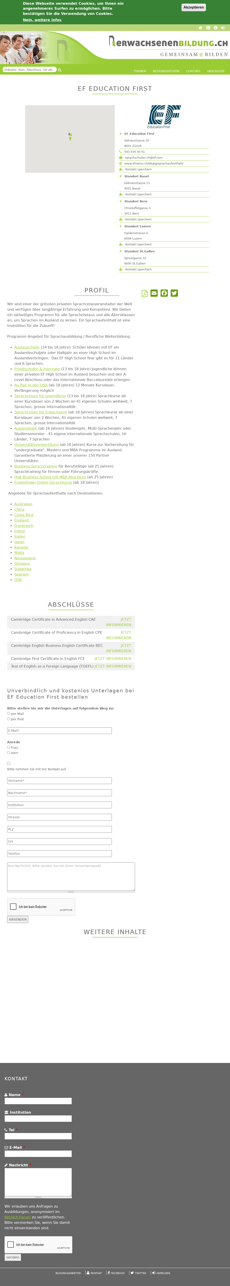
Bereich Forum (17, 1217)
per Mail (17, 714)
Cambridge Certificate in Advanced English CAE (53, 619)
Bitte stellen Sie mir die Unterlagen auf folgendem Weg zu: (60, 708)
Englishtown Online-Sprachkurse (43, 482)
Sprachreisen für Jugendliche (40, 396)
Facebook (118, 1273)
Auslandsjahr (25, 428)
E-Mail (16, 1147)
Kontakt (96, 1273)
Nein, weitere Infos (42, 20)
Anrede (13, 742)
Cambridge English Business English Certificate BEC (57, 645)
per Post (17, 719)
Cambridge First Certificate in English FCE (48, 659)
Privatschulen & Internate (37, 369)
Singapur (22, 563)
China (19, 509)
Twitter (140, 1273)
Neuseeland (24, 558)
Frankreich (23, 526)
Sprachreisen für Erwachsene (40, 412)
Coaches (193, 71)
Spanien (21, 574)
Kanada (21, 547)
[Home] (201, 27)
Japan (19, 542)
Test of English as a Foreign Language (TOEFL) (52, 666)
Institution (20, 1112)
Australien (23, 504)
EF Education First (139, 133)
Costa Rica (23, 515)
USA (18, 580)
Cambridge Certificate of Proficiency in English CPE (56, 632)
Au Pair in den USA (31, 385)
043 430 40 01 (134, 151)
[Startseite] (168, 46)
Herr (14, 753)
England (21, 520)
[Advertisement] (115, 1000)
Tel (12, 1130)
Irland (19, 531)
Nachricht (19, 1165)
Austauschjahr (27, 347)
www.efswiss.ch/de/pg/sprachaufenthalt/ (153, 163)
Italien (19, 536)
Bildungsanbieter (68, 1273)
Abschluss (215, 71)
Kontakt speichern (138, 169)
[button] (70, 137)
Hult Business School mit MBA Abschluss (50, 477)
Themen (140, 71)
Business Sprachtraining (35, 466)
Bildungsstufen (166, 71)
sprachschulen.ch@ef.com (143, 157)
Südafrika (22, 569)
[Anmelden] (223, 27)
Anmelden (163, 1273)
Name (15, 1095)
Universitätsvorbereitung (36, 444)
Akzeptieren (194, 7)
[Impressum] (216, 27)
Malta (19, 553)
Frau (14, 747)
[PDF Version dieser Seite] (146, 295)
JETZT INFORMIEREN (113, 659)
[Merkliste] (209, 27)
